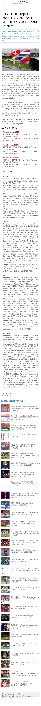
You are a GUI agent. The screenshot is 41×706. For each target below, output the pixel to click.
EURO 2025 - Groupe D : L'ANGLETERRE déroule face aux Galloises (23, 683)
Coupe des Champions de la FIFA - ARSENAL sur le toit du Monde (23, 445)
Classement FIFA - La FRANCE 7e (23, 435)
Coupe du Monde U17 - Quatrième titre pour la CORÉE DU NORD (24, 513)
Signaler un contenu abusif (11, 696)
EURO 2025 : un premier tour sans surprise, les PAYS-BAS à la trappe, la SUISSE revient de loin (24, 674)
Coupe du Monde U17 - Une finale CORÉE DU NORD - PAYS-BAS (23, 523)
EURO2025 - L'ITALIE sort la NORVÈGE (25, 653)
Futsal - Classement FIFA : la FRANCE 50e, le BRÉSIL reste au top (24, 570)
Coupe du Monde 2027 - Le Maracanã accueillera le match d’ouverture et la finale (24, 418)
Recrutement (27, 696)
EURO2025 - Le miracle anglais (22, 616)
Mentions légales (8, 694)
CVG (18, 694)
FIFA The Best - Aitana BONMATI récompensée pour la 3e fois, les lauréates (22, 474)
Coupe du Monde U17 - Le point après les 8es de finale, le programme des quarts (24, 542)
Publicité (5, 698)
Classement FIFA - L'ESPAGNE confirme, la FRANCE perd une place (24, 483)
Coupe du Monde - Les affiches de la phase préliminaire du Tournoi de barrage (25, 407)
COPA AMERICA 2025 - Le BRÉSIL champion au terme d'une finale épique (24, 579)
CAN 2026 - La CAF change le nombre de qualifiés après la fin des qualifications (25, 532)
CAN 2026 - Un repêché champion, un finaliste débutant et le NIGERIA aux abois (24, 427)
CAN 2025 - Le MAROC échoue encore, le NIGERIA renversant (25, 598)
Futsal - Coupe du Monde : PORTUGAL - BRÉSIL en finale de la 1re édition (25, 494)
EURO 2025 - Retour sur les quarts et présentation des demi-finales (24, 626)
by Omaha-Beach (16, 698)
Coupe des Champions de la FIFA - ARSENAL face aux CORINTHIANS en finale (25, 455)
